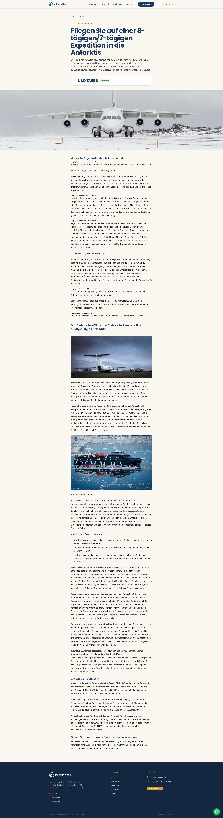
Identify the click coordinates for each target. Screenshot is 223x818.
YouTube (55, 794)
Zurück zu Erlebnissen (81, 17)
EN (166, 4)
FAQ (113, 793)
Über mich (129, 4)
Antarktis (106, 4)
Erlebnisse (117, 4)
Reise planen (116, 789)
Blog (113, 777)
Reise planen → (146, 4)
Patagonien (93, 4)
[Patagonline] (76, 775)
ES (162, 4)
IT (169, 4)
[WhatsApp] (216, 811)
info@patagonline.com (158, 777)
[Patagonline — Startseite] (57, 4)
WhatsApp (56, 801)
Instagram (56, 798)
